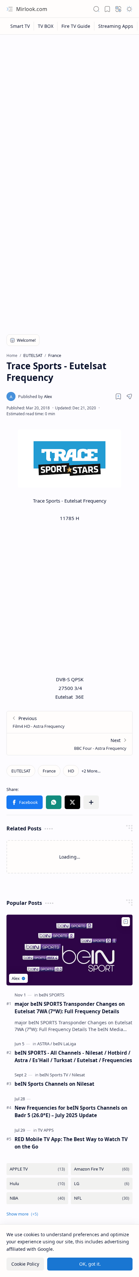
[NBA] (37, 1198)
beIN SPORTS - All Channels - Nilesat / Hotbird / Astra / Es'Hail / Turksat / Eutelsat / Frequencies (73, 1056)
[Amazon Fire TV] (102, 1169)
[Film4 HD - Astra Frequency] (69, 722)
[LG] (102, 1184)
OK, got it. (90, 1264)
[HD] (71, 771)
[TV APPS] (46, 1130)
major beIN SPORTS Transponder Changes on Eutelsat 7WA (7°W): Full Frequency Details (70, 1008)
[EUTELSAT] (20, 771)
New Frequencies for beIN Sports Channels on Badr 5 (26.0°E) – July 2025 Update (71, 1111)
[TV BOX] (46, 26)
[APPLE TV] (37, 1169)
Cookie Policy (25, 1264)
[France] (49, 771)
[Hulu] (37, 1184)
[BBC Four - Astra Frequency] (69, 744)
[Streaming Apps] (115, 26)
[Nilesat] (78, 1075)
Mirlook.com (31, 9)
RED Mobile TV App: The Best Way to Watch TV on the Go (71, 1143)
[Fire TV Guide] (76, 26)
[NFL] (102, 1198)
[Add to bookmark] (126, 921)
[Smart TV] (20, 26)
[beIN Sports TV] (55, 1075)
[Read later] (118, 396)
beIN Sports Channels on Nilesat (54, 1084)
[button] (10, 9)
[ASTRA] (44, 1044)
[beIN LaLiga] (64, 1044)
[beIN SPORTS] (51, 995)
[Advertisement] (69, 110)
